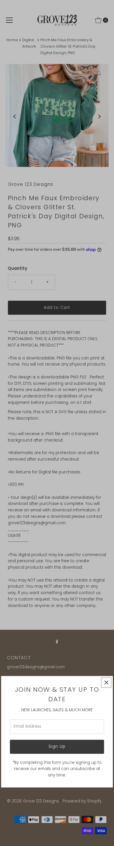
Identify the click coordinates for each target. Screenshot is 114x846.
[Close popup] (106, 682)
